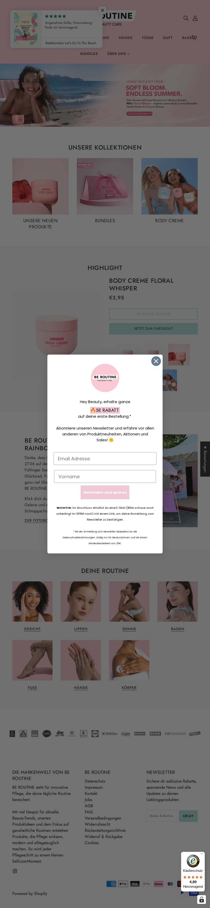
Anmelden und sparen (105, 492)
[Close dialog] (156, 361)
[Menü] (202, 855)
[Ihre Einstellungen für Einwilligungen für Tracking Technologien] (201, 899)
